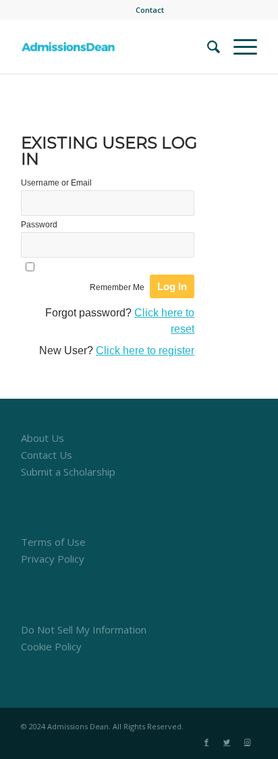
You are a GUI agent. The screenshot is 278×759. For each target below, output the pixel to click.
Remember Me (117, 287)
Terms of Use (53, 542)
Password (39, 224)
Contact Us (46, 454)
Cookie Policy (51, 646)
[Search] (207, 47)
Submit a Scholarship (68, 471)
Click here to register (145, 350)
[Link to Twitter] (227, 742)
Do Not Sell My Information (83, 629)
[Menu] (238, 47)
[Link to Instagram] (247, 742)
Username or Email (56, 183)
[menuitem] (150, 10)
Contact (150, 10)
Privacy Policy (52, 558)
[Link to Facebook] (206, 742)
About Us (42, 438)
